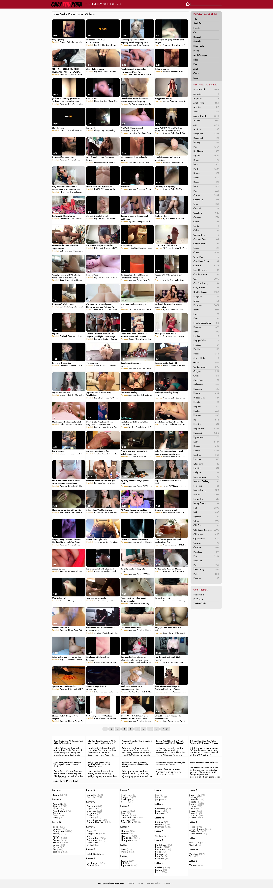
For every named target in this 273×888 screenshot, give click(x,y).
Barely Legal (59, 831)
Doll (89, 836)
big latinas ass (118, 131)
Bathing (206, 143)
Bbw (206, 147)
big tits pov (107, 131)
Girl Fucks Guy (128, 818)
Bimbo (206, 160)
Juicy (157, 797)
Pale (206, 556)
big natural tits (110, 189)
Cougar (90, 818)
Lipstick (206, 468)
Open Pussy (206, 539)
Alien (55, 809)
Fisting (206, 332)
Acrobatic (58, 804)
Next (165, 729)
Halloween (206, 385)
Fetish (79, 75)
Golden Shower (206, 367)
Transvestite (195, 834)
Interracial (78, 307)
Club (89, 815)
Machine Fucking (206, 482)
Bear (106, 101)
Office (206, 521)
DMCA (131, 884)
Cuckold (206, 266)
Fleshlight (126, 800)
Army (55, 818)
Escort (196, 78)
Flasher (206, 336)
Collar (206, 231)
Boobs (56, 845)
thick (82, 336)
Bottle (56, 847)
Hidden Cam (206, 398)
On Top (159, 836)
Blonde (206, 173)
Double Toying (206, 292)
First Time (126, 795)
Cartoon (91, 806)
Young (192, 865)
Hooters (206, 416)
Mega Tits (206, 499)
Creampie (77, 104)
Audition (206, 129)
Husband (206, 433)
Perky (206, 574)
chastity (182, 101)
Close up (91, 813)
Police (158, 852)
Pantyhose (160, 845)
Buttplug (91, 797)
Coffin (206, 226)
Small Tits (197, 24)
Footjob (197, 42)
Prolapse (159, 859)
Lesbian (206, 460)
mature (140, 457)
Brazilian (107, 248)
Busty (206, 191)
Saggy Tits (194, 795)
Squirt (145, 513)
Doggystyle (92, 834)
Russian (175, 248)
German (125, 815)
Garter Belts (206, 358)
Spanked (193, 815)
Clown (206, 222)
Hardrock (126, 834)
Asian (206, 112)
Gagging (125, 811)
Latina (206, 451)
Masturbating (206, 490)
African (56, 806)
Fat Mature (93, 863)
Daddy (97, 427)
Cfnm (206, 204)
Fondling (206, 345)
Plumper (206, 578)
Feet (206, 319)
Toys (186, 72)
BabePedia (198, 595)
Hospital (206, 424)
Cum (206, 279)
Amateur (132, 45)
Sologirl (193, 813)
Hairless (125, 831)
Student (193, 818)
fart (182, 219)
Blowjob (97, 131)
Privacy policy (153, 884)
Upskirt (193, 845)
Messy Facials (206, 504)
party (148, 75)
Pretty (196, 51)
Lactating (160, 809)
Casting (206, 195)
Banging (57, 829)
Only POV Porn (67, 4)
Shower (193, 804)
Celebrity (106, 339)
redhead (83, 192)
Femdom (206, 327)
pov (145, 457)
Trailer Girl (194, 831)
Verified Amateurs (170, 101)
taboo (114, 310)
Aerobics (206, 94)
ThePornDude (199, 604)
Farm (206, 314)
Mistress (159, 827)
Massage (206, 486)
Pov (195, 64)
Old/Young (116, 248)
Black (206, 169)
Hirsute (206, 402)
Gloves (206, 363)
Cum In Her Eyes (95, 822)
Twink (62, 280)
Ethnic (206, 301)
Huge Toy (126, 836)
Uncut (111, 101)
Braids (206, 182)
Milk (206, 512)
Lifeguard (206, 464)
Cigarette (92, 809)
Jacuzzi (124, 861)
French (196, 28)
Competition (206, 235)
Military (159, 822)
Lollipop (206, 473)
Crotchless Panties (206, 261)
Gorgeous (206, 372)
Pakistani (206, 552)
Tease (192, 827)
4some (56, 795)
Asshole (206, 121)
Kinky (206, 442)
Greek (206, 376)
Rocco (158, 872)
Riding (158, 870)
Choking (206, 217)
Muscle (68, 280)
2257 (140, 884)
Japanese (125, 865)
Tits (195, 19)
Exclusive (153, 513)
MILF (83, 42)
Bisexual (197, 37)
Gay (101, 101)
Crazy (206, 253)
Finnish (90, 865)
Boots (206, 178)
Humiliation (127, 838)
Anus (55, 815)
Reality (114, 45)
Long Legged (206, 477)
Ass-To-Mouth (206, 116)
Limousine (160, 813)
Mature (206, 495)
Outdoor (206, 548)
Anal (195, 69)
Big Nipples (206, 151)
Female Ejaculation (206, 323)
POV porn (198, 599)
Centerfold (206, 200)
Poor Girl (159, 856)
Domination (93, 838)
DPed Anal (92, 843)
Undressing (195, 843)
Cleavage (91, 811)
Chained (206, 209)
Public (145, 280)
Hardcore (206, 389)
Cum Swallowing (206, 283)
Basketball (206, 138)
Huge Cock (206, 429)
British (73, 192)
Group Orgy (127, 822)
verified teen (186, 692)
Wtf (191, 856)
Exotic (206, 310)
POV (186, 45)
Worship (193, 854)
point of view (183, 486)
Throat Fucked (196, 829)
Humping (126, 840)
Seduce (192, 797)
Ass (206, 125)
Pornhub (55, 42)
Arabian (206, 107)
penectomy (172, 336)
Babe (69, 42)
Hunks (79, 280)
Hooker (206, 411)
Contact (168, 884)
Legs (157, 811)
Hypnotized (206, 438)
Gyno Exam (206, 380)
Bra (54, 850)
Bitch (206, 165)
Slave (192, 809)
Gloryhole (126, 820)
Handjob (80, 160)
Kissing (206, 446)
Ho (206, 420)
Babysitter (206, 134)
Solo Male (132, 133)
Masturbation (177, 45)
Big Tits (206, 156)
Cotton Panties (206, 244)
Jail (122, 863)
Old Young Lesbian (206, 530)
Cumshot (146, 45)
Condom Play (206, 239)
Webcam (177, 692)
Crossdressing (94, 820)
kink (78, 192)
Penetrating (206, 570)
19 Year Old (206, 90)
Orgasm (206, 543)
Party (206, 565)
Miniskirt (159, 825)
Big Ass (63, 42)
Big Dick (98, 45)
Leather (206, 455)
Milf (206, 508)
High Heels (198, 46)
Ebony (104, 72)
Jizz (157, 795)
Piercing (159, 847)
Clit (195, 33)
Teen (130, 75)
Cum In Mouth (206, 275)
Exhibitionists (94, 854)
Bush (206, 187)
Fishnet (125, 797)
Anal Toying (206, 103)
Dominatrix (92, 840)
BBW (69, 131)
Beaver (56, 836)
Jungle (158, 800)
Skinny (192, 806)
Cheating (206, 213)
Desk (89, 831)
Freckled (206, 349)
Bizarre (56, 840)
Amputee (206, 99)
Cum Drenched (206, 270)
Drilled (90, 845)
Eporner (124, 75)
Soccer (192, 811)
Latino (103, 427)
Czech (196, 74)
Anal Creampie (200, 55)
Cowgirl (206, 248)
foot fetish (152, 457)
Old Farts (206, 526)
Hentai (206, 394)
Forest (124, 802)
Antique (57, 813)
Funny (206, 354)
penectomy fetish (185, 336)
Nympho (206, 517)
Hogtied (206, 407)
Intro (123, 850)
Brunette (76, 42)
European (206, 305)
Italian (124, 852)
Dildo (195, 60)
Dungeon (206, 297)
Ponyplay (160, 854)
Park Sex (206, 561)
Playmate (160, 850)
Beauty (56, 834)
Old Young (206, 534)
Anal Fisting (59, 811)
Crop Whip (206, 257)
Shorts (192, 802)
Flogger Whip (206, 341)
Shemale (193, 800)
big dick (76, 336)
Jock (149, 248)
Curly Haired (206, 288)
